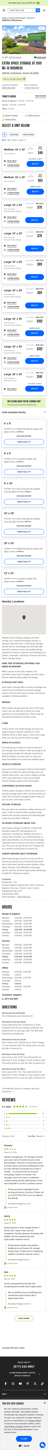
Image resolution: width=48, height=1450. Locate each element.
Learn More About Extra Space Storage (22, 1374)
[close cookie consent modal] (44, 1403)
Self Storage (14, 134)
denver (30, 18)
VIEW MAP (41, 57)
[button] (24, 412)
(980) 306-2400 (8, 88)
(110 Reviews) (15, 57)
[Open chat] (43, 1445)
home (5, 18)
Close (24, 1439)
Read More (24, 1318)
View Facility (24, 442)
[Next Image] (43, 38)
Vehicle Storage (28, 134)
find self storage (17, 18)
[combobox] (25, 10)
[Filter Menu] (4, 134)
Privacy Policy (35, 1421)
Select (35, 164)
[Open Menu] (4, 10)
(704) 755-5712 (32, 88)
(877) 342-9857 (11, 999)
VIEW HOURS (40, 96)
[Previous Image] (5, 38)
